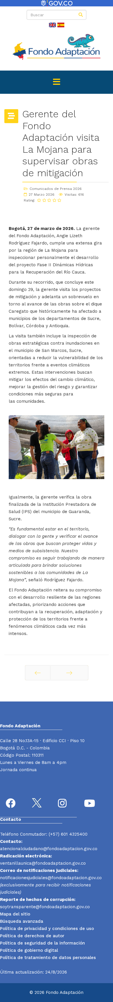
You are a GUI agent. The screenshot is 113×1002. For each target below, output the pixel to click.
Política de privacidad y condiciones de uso (47, 928)
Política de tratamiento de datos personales (48, 957)
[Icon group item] (11, 804)
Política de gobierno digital (29, 950)
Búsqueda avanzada (21, 921)
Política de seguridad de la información (42, 943)
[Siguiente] (69, 672)
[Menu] (56, 82)
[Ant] (37, 672)
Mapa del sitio (15, 914)
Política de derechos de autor (32, 935)
